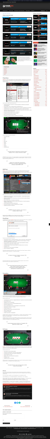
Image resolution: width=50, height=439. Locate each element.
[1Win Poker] (35, 27)
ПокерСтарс (4, 79)
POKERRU (43, 18)
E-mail (15, 420)
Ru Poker (4, 346)
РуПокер (5, 73)
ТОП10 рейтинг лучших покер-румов (19, 10)
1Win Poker (6, 37)
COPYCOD (43, 33)
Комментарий (5, 414)
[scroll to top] (48, 434)
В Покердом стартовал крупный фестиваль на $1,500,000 (42, 52)
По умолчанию (40, 72)
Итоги (5, 74)
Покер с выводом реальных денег (25, 406)
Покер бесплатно (5, 10)
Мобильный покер (40, 82)
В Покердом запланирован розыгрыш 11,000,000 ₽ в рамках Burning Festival (42, 64)
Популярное (36, 42)
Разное (40, 91)
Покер (40, 74)
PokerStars (5, 68)
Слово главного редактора (24, 428)
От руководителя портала (17, 428)
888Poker (5, 69)
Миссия (42, 427)
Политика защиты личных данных (32, 428)
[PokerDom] (35, 22)
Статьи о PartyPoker (40, 94)
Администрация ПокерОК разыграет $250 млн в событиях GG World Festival (42, 46)
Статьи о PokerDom (40, 95)
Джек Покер (6, 45)
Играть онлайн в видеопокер (8, 406)
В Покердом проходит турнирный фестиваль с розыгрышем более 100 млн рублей (42, 60)
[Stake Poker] (35, 17)
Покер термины (41, 104)
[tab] (36, 42)
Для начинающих (40, 78)
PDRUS (42, 23)
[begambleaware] (22, 434)
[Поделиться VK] (15, 403)
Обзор (30, 21)
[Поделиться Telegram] (17, 403)
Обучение (40, 84)
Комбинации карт (41, 102)
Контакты (7, 427)
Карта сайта (10, 427)
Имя (3, 420)
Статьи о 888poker (40, 92)
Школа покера (28, 10)
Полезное (32, 10)
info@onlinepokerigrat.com (39, 0)
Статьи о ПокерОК (40, 98)
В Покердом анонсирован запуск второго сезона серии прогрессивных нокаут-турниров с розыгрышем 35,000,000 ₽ (42, 56)
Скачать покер (11, 10)
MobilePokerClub (7, 53)
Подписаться (43, 10)
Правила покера (41, 105)
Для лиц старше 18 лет (15, 427)
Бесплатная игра (40, 75)
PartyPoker (12, 219)
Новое (40, 42)
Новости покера (40, 71)
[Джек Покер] (35, 32)
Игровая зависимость (31, 427)
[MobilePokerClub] (35, 38)
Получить (29, 18)
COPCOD (42, 28)
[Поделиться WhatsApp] (20, 403)
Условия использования (38, 427)
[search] (47, 11)
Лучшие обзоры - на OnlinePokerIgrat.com (24, 427)
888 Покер (4, 170)
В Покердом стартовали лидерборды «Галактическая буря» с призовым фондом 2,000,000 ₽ (41, 49)
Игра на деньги (40, 81)
